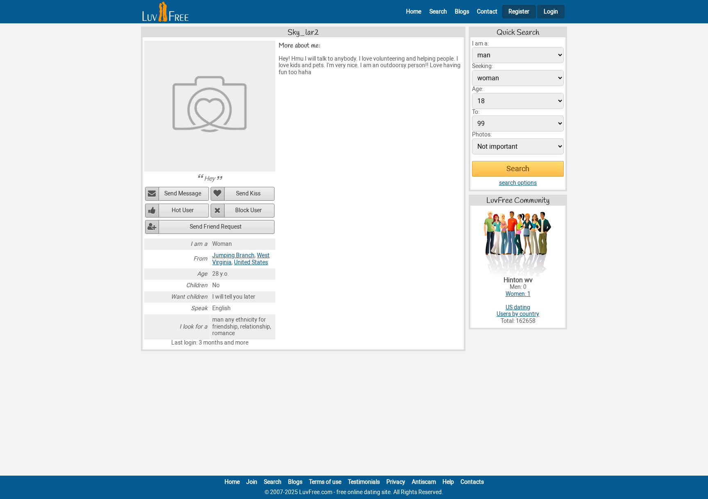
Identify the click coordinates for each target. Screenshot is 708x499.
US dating (518, 307)
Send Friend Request (216, 226)
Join (251, 482)
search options (518, 182)
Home (413, 11)
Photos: (482, 134)
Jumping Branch (233, 255)
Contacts (472, 482)
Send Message (182, 193)
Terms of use (325, 482)
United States (251, 262)
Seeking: (482, 66)
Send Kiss (248, 193)
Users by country (518, 314)
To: (475, 112)
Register (518, 11)
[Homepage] (165, 11)
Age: (477, 89)
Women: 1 (518, 293)
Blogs (462, 11)
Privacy (395, 482)
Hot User (183, 210)
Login (551, 11)
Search (438, 11)
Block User (248, 210)
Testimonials (364, 482)
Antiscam (424, 482)
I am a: (480, 43)
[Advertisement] (354, 415)
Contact (487, 11)
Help (448, 482)
